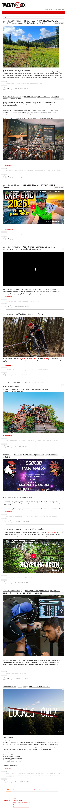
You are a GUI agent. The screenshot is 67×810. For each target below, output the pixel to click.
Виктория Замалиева (20, 301)
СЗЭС (40, 370)
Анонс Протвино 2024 (34, 383)
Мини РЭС (9, 773)
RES (32, 516)
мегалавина (25, 234)
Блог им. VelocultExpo (12, 591)
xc (11, 170)
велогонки (18, 673)
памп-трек (32, 301)
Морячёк (8, 516)
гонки (27, 83)
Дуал (40, 440)
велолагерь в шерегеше (19, 170)
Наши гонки (8, 314)
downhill (23, 83)
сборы (36, 441)
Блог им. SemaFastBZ (12, 383)
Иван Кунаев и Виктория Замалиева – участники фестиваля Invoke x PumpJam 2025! (29, 248)
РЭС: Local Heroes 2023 (39, 686)
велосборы (30, 170)
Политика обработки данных (20, 804)
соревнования (34, 83)
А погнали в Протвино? (31, 440)
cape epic (15, 234)
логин (63, 9)
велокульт (24, 673)
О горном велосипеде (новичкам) (21, 802)
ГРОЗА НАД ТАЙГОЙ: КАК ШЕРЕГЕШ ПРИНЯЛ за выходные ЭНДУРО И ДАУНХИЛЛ (30, 22)
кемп (32, 441)
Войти (5, 798)
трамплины (9, 441)
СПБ (24, 775)
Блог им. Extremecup (12, 21)
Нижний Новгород (45, 775)
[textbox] (33, 17)
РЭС (47, 773)
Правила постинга (17, 800)
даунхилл (13, 83)
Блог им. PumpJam (11, 247)
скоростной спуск (51, 170)
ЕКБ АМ (30, 577)
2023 (50, 773)
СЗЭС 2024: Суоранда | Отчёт (29, 314)
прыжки (55, 440)
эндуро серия (55, 775)
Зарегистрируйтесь (50, 9)
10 (55, 789)
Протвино (21, 440)
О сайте (15, 798)
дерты (14, 441)
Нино (37, 775)
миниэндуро (18, 516)
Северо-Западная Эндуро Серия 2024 (26, 358)
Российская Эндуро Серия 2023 (48, 516)
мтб (27, 301)
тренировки (45, 440)
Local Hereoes (20, 773)
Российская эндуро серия (14, 686)
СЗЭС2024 (45, 370)
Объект (33, 775)
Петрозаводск (10, 775)
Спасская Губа (18, 775)
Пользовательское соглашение (21, 807)
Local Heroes (26, 516)
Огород (36, 516)
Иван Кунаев (9, 301)
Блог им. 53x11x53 (11, 185)
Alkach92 (7, 455)
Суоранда (35, 370)
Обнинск (58, 773)
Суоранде (46, 358)
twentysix (37, 773)
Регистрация (6, 800)
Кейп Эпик (9, 234)
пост (60, 536)
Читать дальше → (8, 79)
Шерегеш (41, 83)
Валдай (29, 775)
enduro (18, 83)
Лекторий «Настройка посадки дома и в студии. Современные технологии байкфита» (31, 592)
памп (18, 441)
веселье (23, 441)
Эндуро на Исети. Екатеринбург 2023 (16, 577)
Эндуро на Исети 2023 (51, 532)
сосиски (28, 441)
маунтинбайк (30, 773)
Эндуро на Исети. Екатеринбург (30, 529)
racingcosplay (53, 370)
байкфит (8, 673)
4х (39, 441)
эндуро (8, 83)
